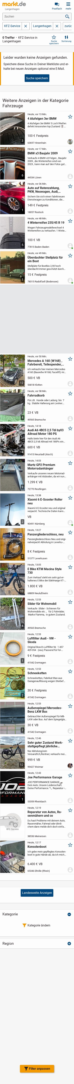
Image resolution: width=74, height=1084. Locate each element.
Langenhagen (42, 26)
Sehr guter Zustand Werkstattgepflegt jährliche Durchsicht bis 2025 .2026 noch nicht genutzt (45, 744)
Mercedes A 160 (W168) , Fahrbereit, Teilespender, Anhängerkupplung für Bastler (45, 362)
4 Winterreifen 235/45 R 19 (46, 222)
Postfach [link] (57, 8)
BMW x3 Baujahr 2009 (43, 153)
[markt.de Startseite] (14, 4)
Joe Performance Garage (45, 777)
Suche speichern (54, 42)
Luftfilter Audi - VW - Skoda (42, 640)
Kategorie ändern (39, 925)
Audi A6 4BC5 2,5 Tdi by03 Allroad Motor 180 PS (46, 432)
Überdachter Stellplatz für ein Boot (45, 259)
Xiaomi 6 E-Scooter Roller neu (45, 501)
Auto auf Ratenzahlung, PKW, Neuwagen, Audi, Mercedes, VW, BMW (44, 189)
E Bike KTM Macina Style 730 (45, 570)
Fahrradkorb (36, 395)
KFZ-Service (12, 26)
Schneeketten (37, 673)
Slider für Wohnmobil (42, 604)
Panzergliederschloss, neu (46, 534)
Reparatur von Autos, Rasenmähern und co (45, 813)
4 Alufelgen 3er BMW (42, 118)
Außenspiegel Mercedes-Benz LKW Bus (45, 709)
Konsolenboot (37, 846)
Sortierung (66, 41)
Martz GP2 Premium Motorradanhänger (41, 466)
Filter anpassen (39, 1068)
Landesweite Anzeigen (37, 893)
